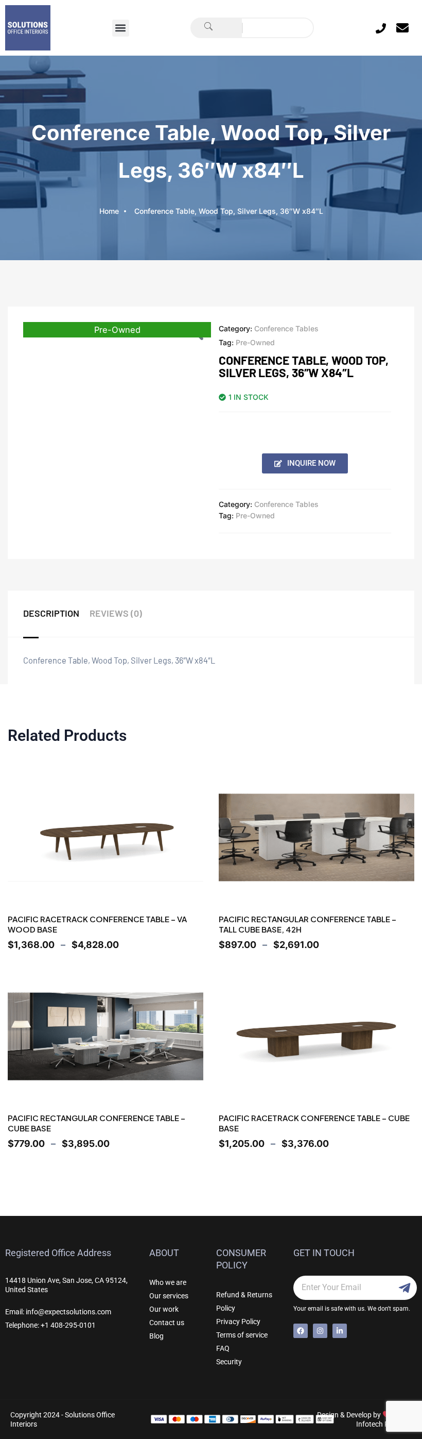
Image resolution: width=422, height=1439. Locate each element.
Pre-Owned (255, 342)
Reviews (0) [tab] (116, 613)
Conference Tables (286, 328)
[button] (120, 28)
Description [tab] (51, 613)
